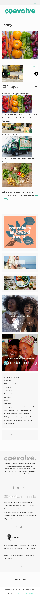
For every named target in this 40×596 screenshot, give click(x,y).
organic (14, 420)
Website (8, 380)
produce (20, 420)
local (31, 417)
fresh (28, 417)
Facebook (8, 387)
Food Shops (22, 410)
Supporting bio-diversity (21, 413)
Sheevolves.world (12, 545)
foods (24, 417)
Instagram (9, 390)
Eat (17, 410)
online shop (7, 420)
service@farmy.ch (15, 384)
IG (18, 593)
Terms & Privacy (27, 593)
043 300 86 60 (15, 377)
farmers (18, 417)
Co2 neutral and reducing (20, 407)
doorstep (13, 417)
